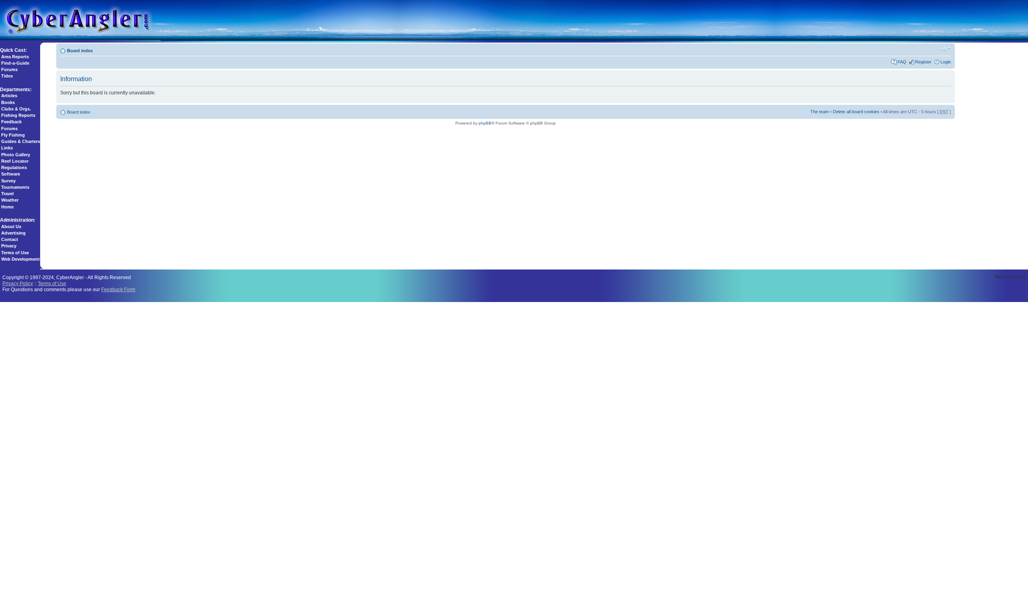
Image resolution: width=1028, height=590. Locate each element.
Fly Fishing (13, 135)
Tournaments (15, 187)
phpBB (485, 123)
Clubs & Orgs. (16, 108)
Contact (9, 239)
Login (945, 61)
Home (7, 206)
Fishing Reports (18, 115)
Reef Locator (15, 161)
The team (819, 111)
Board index (80, 50)
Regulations (14, 167)
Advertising (13, 233)
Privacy (8, 245)
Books (8, 102)
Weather (9, 200)
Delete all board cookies (856, 111)
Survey (8, 180)
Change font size (945, 49)
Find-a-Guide (15, 63)
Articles (9, 95)
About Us (11, 226)
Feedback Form (118, 289)
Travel (7, 193)
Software (10, 173)
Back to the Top (1010, 276)
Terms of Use (15, 252)
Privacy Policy (17, 283)
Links (7, 147)
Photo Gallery (15, 154)
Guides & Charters (20, 141)
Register (923, 61)
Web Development (20, 259)
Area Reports (15, 56)
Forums (9, 69)
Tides (7, 75)
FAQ (901, 61)
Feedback (11, 121)
